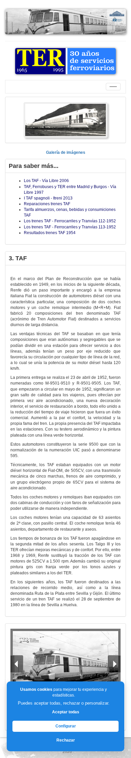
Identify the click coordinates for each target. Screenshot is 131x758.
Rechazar (65, 740)
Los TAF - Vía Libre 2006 (46, 180)
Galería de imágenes (65, 152)
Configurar (65, 726)
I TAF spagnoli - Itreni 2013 (48, 198)
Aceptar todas (65, 712)
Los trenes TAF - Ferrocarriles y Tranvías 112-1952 (70, 221)
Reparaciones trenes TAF (47, 204)
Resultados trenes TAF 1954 (50, 232)
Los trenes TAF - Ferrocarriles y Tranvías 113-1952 (70, 227)
